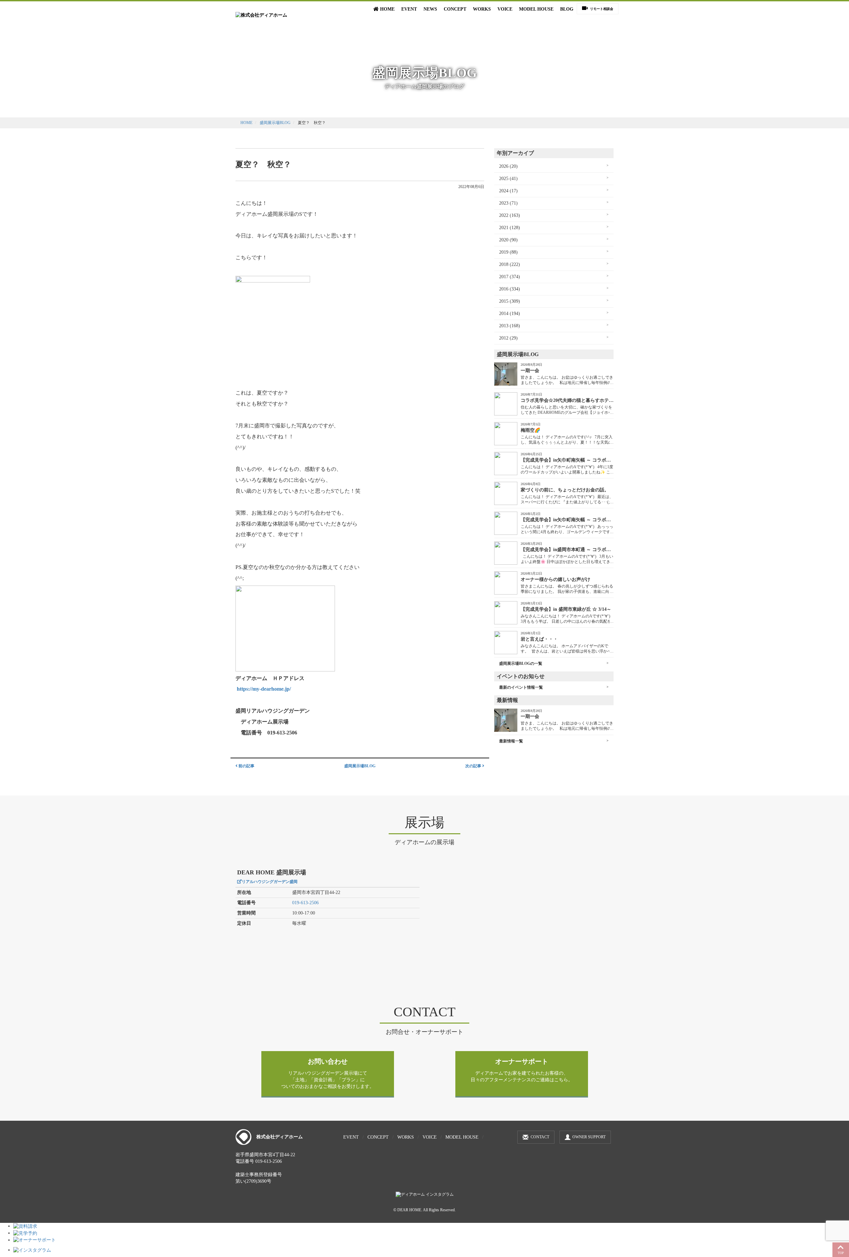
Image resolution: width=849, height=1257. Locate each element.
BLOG (566, 9)
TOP (841, 1253)
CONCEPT (455, 9)
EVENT (409, 9)
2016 (503, 288)
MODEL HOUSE (536, 9)
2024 (503, 190)
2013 (503, 325)
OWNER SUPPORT (589, 1137)
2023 (503, 203)
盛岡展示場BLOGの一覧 (520, 663)
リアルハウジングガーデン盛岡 (269, 881)
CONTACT (540, 1137)
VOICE (504, 9)
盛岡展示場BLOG (275, 122)
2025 (503, 178)
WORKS (482, 9)
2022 (503, 215)
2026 (503, 166)
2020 (503, 239)
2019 (503, 252)
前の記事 (245, 766)
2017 (503, 276)
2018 (503, 264)
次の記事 (473, 766)
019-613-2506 (305, 902)
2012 (503, 338)
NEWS (430, 9)
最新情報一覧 (511, 741)
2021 (503, 227)
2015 (503, 301)
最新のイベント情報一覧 (521, 687)
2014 (503, 313)
